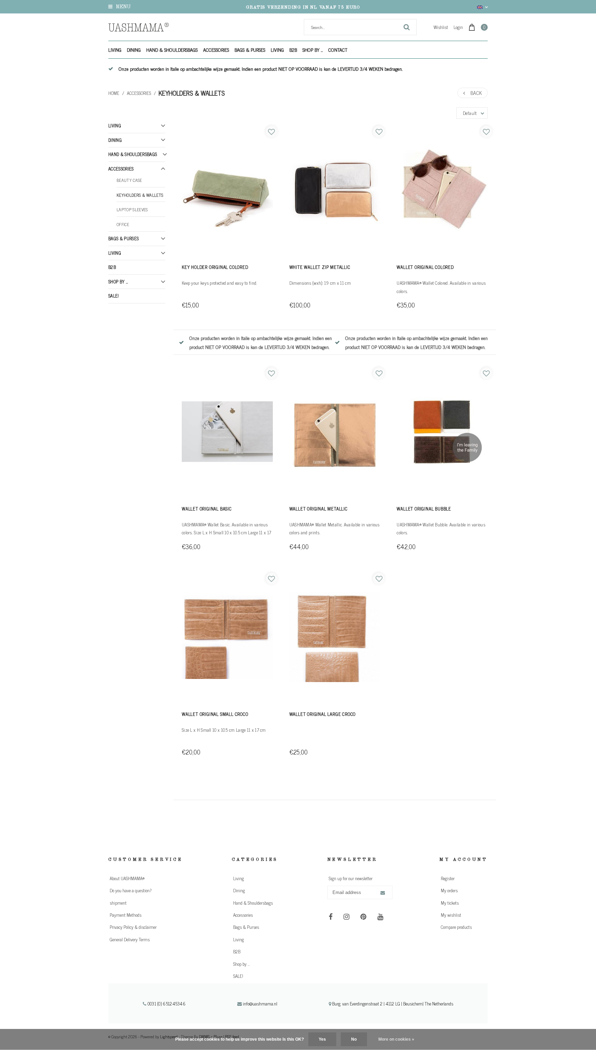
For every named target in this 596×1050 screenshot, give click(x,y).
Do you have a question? (131, 890)
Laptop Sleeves (132, 209)
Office (123, 224)
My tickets (450, 902)
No (354, 1039)
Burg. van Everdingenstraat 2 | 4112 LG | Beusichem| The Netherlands (392, 1003)
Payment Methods (125, 914)
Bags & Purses (250, 50)
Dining (134, 50)
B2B (293, 50)
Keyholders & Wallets (192, 93)
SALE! (113, 295)
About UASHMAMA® (127, 878)
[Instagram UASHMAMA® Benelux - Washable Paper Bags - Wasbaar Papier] (346, 916)
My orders (449, 890)
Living (114, 50)
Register (448, 878)
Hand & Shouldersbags (172, 50)
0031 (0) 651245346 (166, 1003)
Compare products (456, 927)
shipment (118, 902)
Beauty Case (129, 180)
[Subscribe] (382, 893)
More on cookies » (396, 1039)
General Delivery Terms (130, 939)
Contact (337, 50)
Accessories (216, 50)
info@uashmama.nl (260, 1003)
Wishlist (441, 27)
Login (458, 27)
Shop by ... (312, 50)
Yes (322, 1039)
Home (113, 93)
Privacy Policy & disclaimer (133, 927)
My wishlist (451, 914)
